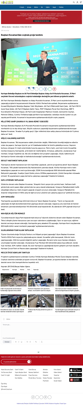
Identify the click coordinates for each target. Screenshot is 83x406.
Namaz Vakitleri (34, 372)
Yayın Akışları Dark (21, 372)
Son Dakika (18, 378)
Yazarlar (56, 375)
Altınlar (45, 369)
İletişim (26, 403)
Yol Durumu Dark (6, 372)
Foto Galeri (57, 369)
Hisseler (45, 375)
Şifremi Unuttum (6, 389)
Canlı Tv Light (5, 375)
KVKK (46, 403)
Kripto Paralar (47, 378)
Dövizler (45, 372)
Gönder (7, 342)
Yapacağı (35, 269)
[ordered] (27, 342)
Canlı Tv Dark (19, 369)
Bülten (36, 7)
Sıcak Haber (58, 381)
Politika (61, 7)
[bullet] (30, 342)
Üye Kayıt (4, 386)
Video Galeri (58, 372)
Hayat (54, 7)
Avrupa (29, 7)
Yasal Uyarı (63, 403)
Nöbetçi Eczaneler (21, 375)
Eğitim (48, 7)
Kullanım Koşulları (54, 403)
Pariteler (46, 381)
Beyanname (5, 269)
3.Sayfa (22, 7)
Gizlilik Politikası (34, 403)
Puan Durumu (33, 375)
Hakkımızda (20, 403)
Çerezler (41, 403)
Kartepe (14, 269)
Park (28, 269)
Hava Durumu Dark (7, 369)
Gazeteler (57, 378)
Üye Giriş (4, 383)
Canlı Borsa (32, 369)
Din (42, 7)
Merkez (22, 269)
